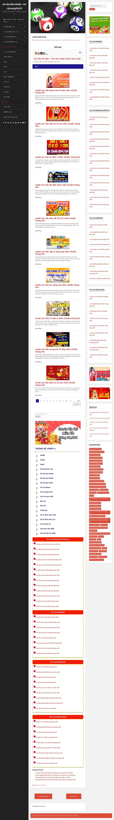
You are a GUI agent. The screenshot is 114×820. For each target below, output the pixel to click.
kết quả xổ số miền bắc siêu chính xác (98, 527)
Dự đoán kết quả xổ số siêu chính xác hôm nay (99, 499)
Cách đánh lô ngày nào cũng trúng (97, 484)
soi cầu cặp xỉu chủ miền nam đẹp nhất (47, 687)
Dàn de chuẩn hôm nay (103, 492)
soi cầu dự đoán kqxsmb (95, 542)
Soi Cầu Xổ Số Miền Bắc (95, 548)
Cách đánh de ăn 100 (94, 478)
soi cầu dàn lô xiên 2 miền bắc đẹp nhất (48, 622)
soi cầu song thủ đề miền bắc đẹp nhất (47, 575)
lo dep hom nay (93, 530)
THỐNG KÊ (7, 87)
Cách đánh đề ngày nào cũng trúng (98, 486)
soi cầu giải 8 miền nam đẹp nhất (46, 677)
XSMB (5, 62)
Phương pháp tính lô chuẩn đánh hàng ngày (100, 533)
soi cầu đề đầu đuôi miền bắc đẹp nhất (47, 653)
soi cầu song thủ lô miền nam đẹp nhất (47, 693)
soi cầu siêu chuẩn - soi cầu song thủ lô (50, 40)
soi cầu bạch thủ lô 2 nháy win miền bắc (48, 544)
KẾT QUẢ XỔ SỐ (8, 77)
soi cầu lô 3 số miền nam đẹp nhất (46, 708)
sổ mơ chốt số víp (39, 37)
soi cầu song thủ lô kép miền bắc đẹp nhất (49, 565)
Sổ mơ (35, 785)
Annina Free (67, 815)
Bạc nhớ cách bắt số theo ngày (97, 452)
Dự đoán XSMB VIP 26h (95, 505)
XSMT (5, 72)
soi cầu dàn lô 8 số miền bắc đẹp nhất (47, 617)
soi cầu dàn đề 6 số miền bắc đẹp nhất (47, 585)
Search (92, 9)
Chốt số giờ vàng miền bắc (96, 460)
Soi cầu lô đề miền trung (10, 42)
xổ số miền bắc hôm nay (95, 554)
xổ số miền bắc (102, 551)
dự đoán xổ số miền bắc (95, 508)
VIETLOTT (7, 82)
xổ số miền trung (103, 556)
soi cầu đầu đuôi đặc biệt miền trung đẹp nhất (50, 758)
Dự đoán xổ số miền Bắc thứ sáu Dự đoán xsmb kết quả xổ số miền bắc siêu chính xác (99, 520)
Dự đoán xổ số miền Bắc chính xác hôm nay (99, 512)
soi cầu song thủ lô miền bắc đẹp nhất (47, 554)
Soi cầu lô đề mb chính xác (11, 31)
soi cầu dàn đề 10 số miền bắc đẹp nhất (48, 596)
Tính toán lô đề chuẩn (10, 52)
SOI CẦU (6, 92)
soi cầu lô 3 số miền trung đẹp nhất (46, 763)
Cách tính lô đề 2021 (94, 475)
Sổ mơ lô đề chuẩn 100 (10, 46)
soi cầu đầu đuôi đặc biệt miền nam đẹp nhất (49, 703)
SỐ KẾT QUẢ (7, 112)
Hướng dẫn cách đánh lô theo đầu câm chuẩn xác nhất (53, 777)
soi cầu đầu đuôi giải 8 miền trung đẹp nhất (49, 753)
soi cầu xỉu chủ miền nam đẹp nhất (46, 667)
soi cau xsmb (93, 539)
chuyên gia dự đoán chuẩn (96, 457)
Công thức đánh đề (94, 489)
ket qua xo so (104, 524)
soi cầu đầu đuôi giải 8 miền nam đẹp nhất (48, 698)
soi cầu (99, 539)
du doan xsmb (93, 492)
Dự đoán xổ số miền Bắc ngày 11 (97, 516)
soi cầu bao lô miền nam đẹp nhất (46, 682)
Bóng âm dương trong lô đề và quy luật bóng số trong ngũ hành (56, 779)
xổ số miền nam (93, 556)
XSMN (5, 67)
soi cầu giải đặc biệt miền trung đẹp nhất (48, 727)
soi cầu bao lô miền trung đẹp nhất (46, 737)
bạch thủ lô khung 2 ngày (11, 117)
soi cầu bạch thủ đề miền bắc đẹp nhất (47, 570)
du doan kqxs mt (104, 489)
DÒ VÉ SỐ (7, 97)
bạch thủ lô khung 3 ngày (95, 449)
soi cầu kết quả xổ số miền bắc (97, 545)
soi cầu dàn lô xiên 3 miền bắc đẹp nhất (48, 627)
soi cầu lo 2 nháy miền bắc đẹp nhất (99, 418)
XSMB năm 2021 (94, 551)
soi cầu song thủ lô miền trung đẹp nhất (48, 747)
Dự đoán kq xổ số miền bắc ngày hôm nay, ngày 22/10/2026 (55, 773)
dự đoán (92, 495)
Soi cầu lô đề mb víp (9, 26)
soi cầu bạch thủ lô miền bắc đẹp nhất (47, 549)
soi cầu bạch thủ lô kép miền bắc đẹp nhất (49, 559)
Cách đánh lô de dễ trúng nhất (97, 481)
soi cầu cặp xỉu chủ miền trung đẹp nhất (48, 742)
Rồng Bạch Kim (93, 536)
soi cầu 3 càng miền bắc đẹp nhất (46, 638)
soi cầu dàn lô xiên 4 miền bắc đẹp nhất (48, 632)
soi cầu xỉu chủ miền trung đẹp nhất (47, 722)
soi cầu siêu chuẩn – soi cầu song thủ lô (14, 20)
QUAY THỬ (7, 107)
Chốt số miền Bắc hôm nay (96, 463)
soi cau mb (100, 536)
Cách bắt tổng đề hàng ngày (96, 472)
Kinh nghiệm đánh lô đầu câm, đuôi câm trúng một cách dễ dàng (56, 775)
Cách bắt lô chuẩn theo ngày (96, 469)
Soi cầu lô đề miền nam (10, 36)
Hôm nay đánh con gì (94, 524)
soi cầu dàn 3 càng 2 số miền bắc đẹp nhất (49, 643)
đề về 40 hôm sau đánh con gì (96, 559)
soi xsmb (104, 548)
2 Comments (77, 40)
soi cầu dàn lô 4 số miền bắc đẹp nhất (47, 601)
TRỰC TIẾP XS (8, 57)
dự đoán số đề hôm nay (95, 503)
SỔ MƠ (6, 102)
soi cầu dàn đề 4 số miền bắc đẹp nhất (47, 580)
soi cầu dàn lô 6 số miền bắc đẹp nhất (47, 606)
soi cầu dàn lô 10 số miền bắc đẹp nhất (47, 648)
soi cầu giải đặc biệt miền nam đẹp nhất (48, 672)
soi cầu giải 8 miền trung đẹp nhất (46, 732)
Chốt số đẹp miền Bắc (95, 466)
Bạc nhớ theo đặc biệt (95, 454)
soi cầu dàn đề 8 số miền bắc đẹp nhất (47, 591)
